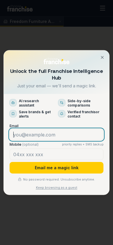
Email (14, 125)
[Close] (102, 57)
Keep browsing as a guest (56, 187)
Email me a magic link (57, 167)
